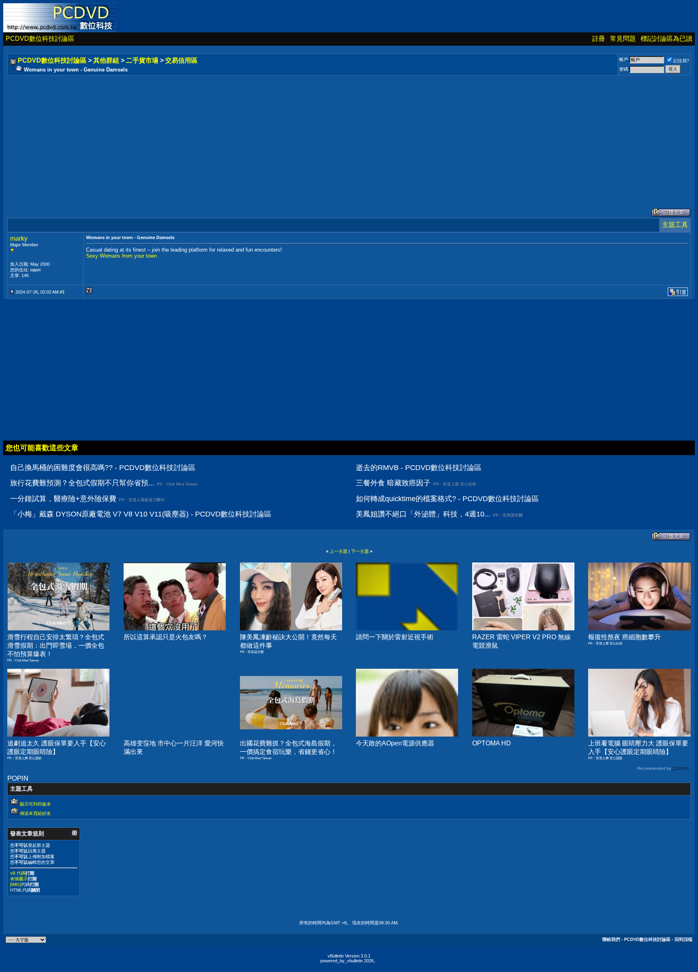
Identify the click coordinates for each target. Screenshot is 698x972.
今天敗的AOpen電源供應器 (395, 743)
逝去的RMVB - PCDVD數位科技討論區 (418, 468)
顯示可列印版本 (35, 804)
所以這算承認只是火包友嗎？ (166, 637)
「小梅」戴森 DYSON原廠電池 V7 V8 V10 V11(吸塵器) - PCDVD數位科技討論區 (140, 514)
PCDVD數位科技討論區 (40, 38)
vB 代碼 (17, 873)
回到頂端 (683, 939)
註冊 (598, 38)
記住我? (681, 60)
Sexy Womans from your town (121, 256)
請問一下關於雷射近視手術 (394, 637)
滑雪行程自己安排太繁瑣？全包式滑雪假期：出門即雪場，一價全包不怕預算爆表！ (55, 645)
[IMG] (15, 884)
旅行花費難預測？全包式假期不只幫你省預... (82, 483)
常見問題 (623, 38)
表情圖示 (19, 878)
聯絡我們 (611, 939)
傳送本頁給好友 (35, 813)
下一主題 (360, 551)
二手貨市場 (142, 60)
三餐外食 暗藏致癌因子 (393, 483)
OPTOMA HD (491, 743)
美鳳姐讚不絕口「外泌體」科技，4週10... (423, 514)
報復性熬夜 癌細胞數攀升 (624, 637)
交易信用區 (181, 60)
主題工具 (675, 224)
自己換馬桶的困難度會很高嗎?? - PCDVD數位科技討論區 (103, 468)
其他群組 (106, 60)
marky (18, 238)
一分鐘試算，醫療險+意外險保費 (63, 499)
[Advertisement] (251, 133)
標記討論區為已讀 (666, 38)
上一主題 (338, 551)
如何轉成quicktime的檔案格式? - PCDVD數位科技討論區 (447, 499)
